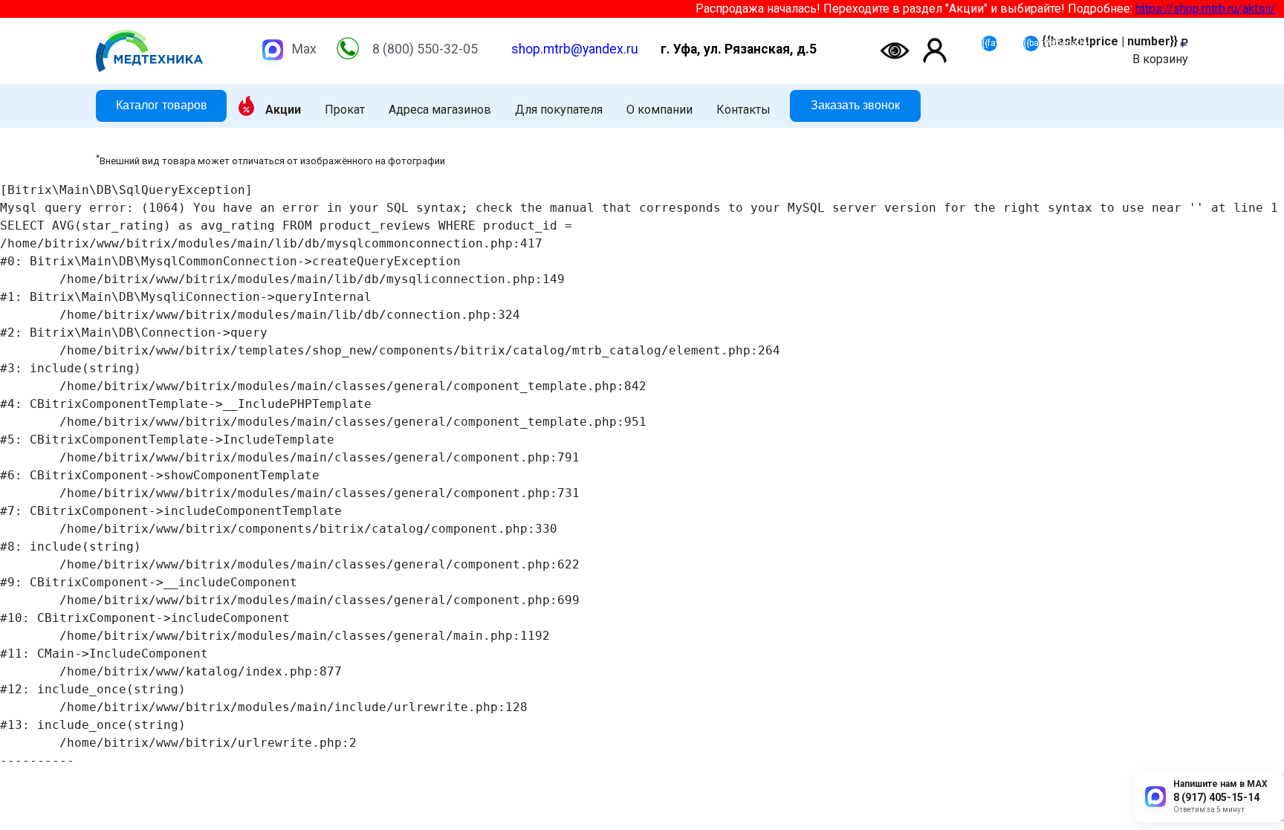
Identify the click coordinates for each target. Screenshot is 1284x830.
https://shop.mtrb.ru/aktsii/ (1193, 8)
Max (304, 49)
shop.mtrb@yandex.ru (574, 49)
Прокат (345, 110)
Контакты (743, 110)
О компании (659, 110)
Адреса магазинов (440, 110)
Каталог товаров (161, 105)
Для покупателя (559, 110)
